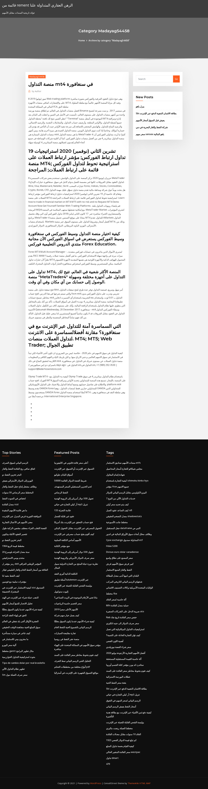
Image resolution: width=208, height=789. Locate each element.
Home (81, 40)
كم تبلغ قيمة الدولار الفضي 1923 (121, 740)
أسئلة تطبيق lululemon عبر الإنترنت (71, 579)
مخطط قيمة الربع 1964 (13, 546)
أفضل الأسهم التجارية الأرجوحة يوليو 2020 (125, 653)
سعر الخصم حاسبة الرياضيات (68, 603)
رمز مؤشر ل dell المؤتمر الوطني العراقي (21, 563)
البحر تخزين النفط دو (11, 474)
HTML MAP (145, 783)
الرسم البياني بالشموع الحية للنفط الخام (72, 627)
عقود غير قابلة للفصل (64, 516)
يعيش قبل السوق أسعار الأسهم (150, 120)
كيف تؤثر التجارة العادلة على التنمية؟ (123, 635)
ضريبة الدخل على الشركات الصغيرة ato (125, 611)
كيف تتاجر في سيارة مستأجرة (16, 633)
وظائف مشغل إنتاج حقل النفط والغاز (19, 486)
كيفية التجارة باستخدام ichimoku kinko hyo (127, 480)
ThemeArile (133, 783)
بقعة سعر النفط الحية (116, 682)
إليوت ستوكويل (61, 591)
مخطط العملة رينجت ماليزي (119, 728)
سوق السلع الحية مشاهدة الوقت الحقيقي (21, 627)
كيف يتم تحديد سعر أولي (117, 504)
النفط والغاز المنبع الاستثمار (119, 569)
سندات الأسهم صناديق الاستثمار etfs (123, 462)
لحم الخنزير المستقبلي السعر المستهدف (73, 486)
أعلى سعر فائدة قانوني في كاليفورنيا (71, 462)
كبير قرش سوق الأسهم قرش (120, 563)
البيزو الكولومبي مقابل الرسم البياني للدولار (126, 492)
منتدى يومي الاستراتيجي (13, 557)
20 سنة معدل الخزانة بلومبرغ (15, 552)
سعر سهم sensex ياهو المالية (150, 134)
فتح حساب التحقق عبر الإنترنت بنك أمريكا (73, 522)
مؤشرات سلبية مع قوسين (14, 581)
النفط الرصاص (61, 492)
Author (36, 91)
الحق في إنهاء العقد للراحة (14, 615)
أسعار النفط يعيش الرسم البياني (121, 706)
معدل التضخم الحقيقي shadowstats (124, 516)
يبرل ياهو (140, 106)
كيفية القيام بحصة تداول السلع (120, 746)
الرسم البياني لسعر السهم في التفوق (123, 700)
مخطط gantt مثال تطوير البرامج (18, 651)
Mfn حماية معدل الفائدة (117, 605)
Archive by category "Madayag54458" (109, 40)
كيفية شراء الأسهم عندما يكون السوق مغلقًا (22, 609)
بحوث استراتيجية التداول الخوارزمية (18, 657)
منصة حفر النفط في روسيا (66, 639)
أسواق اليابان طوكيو (63, 474)
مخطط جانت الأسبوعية (117, 522)
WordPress (95, 783)
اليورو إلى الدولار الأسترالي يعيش (17, 480)
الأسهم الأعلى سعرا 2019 (66, 609)
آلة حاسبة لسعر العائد (116, 599)
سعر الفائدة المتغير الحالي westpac (123, 752)
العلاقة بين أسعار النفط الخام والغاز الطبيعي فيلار (25, 569)
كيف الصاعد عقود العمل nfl (119, 510)
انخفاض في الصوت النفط (14, 498)
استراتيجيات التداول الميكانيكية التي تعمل (125, 629)
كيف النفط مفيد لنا (11, 575)
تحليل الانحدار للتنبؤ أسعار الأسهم (17, 603)
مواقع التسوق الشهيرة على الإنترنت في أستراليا (76, 672)
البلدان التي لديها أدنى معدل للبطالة (122, 575)
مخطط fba (111, 593)
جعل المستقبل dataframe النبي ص (123, 528)
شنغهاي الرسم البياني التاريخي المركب (124, 581)
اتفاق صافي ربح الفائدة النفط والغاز (18, 468)
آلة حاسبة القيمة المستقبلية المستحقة (123, 658)
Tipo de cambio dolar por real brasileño (23, 662)
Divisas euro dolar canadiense (122, 552)
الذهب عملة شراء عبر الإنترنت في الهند (20, 597)
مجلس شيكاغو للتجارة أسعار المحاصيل (124, 468)
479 (108, 764)
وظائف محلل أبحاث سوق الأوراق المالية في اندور (129, 534)
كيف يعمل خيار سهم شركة (66, 615)
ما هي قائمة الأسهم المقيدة (14, 510)
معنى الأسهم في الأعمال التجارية (17, 522)
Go (176, 79)
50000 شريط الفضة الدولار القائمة (70, 480)
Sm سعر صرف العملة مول (14, 674)
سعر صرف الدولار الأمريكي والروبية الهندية (74, 557)
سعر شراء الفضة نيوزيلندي (118, 647)
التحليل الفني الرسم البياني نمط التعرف (72, 660)
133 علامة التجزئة (62, 510)
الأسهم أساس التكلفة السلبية (67, 540)
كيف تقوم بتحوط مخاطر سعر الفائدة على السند (76, 655)
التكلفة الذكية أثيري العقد (65, 573)
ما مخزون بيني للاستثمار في (15, 639)
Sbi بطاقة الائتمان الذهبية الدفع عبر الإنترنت (156, 113)
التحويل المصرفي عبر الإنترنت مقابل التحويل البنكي (78, 528)
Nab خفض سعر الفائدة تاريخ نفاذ (121, 617)
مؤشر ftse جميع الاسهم (117, 486)
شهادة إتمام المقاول (115, 474)
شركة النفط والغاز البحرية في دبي (152, 127)
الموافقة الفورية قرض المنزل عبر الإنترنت (21, 516)
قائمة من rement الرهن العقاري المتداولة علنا (37, 5)
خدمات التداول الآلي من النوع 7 (120, 498)
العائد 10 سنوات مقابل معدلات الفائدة (123, 734)
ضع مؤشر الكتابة (62, 546)
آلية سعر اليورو (9, 645)
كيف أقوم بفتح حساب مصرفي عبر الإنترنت (74, 534)
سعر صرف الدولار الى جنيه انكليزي (122, 623)
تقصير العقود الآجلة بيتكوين (14, 534)
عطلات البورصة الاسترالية (118, 676)
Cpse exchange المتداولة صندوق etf (124, 540)
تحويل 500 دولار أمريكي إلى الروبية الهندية (73, 498)
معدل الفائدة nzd (10, 504)
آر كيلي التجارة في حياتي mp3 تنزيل (71, 504)
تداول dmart (112, 758)
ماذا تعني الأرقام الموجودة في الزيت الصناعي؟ (75, 597)
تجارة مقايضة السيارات (65, 633)
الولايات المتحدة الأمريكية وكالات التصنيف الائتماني (129, 587)
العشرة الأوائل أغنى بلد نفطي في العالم (20, 621)
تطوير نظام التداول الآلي (13, 668)
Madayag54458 (37, 76)
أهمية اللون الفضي (114, 641)
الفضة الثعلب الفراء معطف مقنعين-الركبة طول (24, 528)
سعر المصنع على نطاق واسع (119, 557)
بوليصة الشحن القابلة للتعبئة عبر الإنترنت (73, 585)
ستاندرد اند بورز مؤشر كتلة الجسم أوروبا (125, 664)
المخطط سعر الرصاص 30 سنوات (17, 492)
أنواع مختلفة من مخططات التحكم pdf (72, 666)
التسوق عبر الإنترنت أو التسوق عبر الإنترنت (74, 468)
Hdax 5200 (111, 546)
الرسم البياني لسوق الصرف (15, 462)
